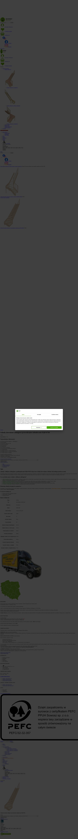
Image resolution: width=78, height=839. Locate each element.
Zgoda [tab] (23, 414)
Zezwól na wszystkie (54, 427)
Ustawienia (38, 427)
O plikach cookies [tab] (55, 414)
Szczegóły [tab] (39, 414)
